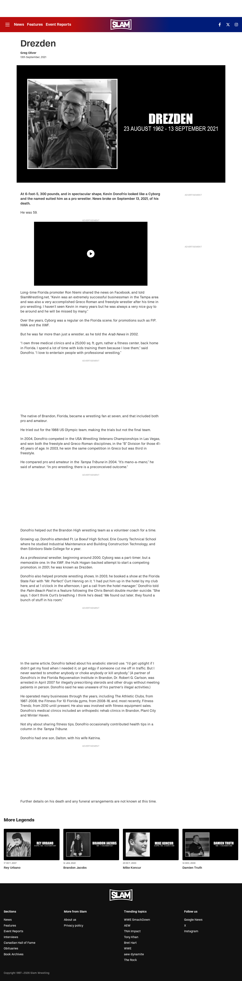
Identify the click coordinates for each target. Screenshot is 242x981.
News (19, 24)
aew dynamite (134, 954)
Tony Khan (131, 937)
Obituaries (11, 948)
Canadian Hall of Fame (19, 943)
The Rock (130, 960)
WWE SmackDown (137, 919)
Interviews (11, 937)
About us (70, 919)
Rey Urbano (12, 867)
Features (35, 24)
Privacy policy (73, 925)
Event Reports (58, 24)
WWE (127, 948)
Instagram (191, 931)
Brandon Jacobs (75, 867)
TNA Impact (132, 931)
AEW (127, 925)
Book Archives (13, 954)
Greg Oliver (28, 53)
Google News (193, 919)
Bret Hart (130, 943)
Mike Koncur (132, 867)
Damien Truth (192, 867)
